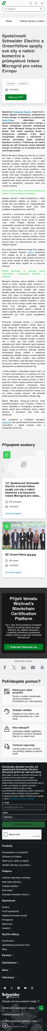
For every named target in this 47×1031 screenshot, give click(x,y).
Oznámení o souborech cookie (18, 1008)
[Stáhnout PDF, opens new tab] (16, 97)
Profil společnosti (10, 911)
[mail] (33, 667)
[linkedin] (23, 667)
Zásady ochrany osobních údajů (19, 1001)
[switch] (5, 1025)
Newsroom (7, 924)
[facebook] (5, 667)
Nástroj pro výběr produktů (15, 861)
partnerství (23, 83)
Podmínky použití (11, 1014)
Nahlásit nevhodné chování (14, 915)
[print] (42, 667)
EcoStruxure (8, 941)
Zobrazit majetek (13, 513)
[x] (14, 667)
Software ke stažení (11, 856)
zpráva (30, 252)
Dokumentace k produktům (15, 852)
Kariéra (5, 907)
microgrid (11, 83)
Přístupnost (7, 920)
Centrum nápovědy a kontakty (16, 877)
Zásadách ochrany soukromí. (22, 799)
